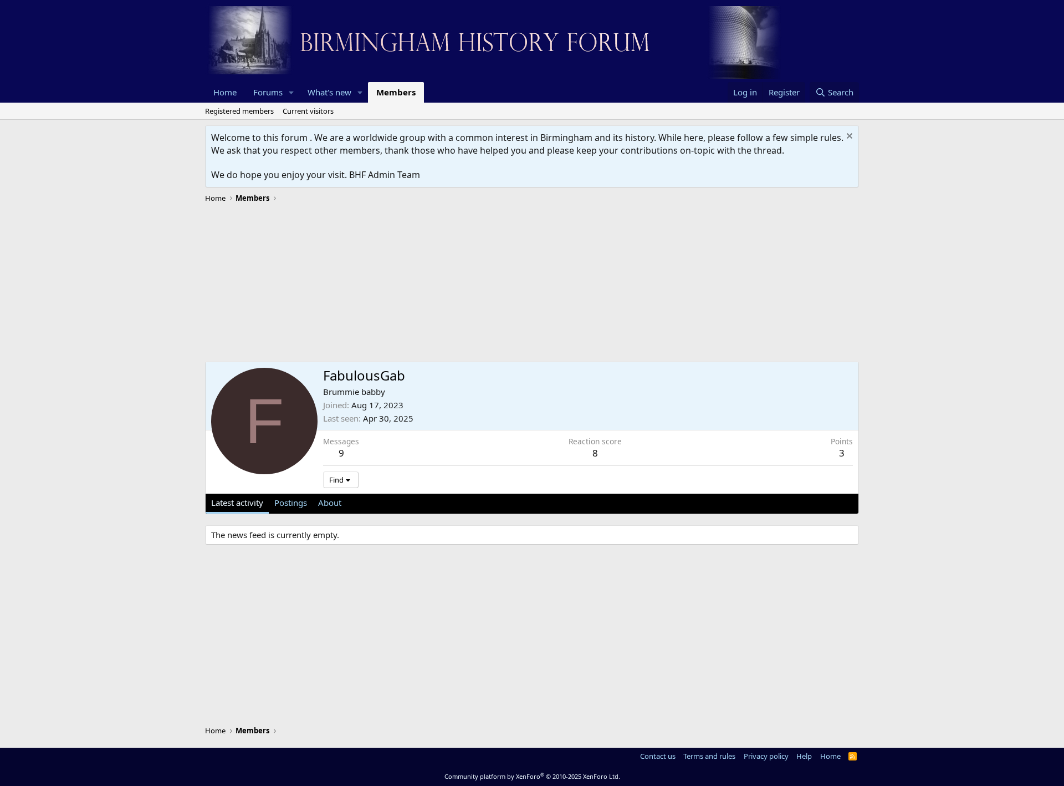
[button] (291, 92)
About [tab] (329, 502)
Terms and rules (709, 756)
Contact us (658, 756)
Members (396, 92)
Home (225, 92)
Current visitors (308, 111)
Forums (268, 92)
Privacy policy (766, 756)
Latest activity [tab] (237, 502)
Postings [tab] (290, 502)
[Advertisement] (532, 284)
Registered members (239, 111)
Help (804, 756)
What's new (329, 92)
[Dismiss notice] (848, 137)
